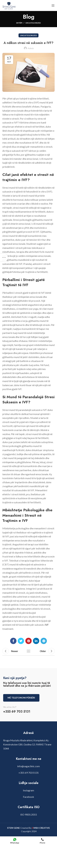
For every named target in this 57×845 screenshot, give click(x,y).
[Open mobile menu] (53, 5)
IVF (47, 624)
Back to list (28, 651)
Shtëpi (19, 23)
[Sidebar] (4, 257)
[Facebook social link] (13, 641)
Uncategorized (33, 23)
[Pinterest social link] (28, 641)
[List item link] (28, 766)
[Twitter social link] (21, 641)
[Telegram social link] (44, 641)
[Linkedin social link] (36, 641)
